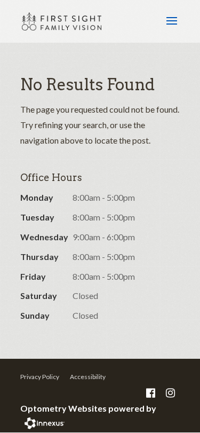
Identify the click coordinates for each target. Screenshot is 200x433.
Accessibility (88, 377)
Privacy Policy (39, 377)
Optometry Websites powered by (88, 408)
